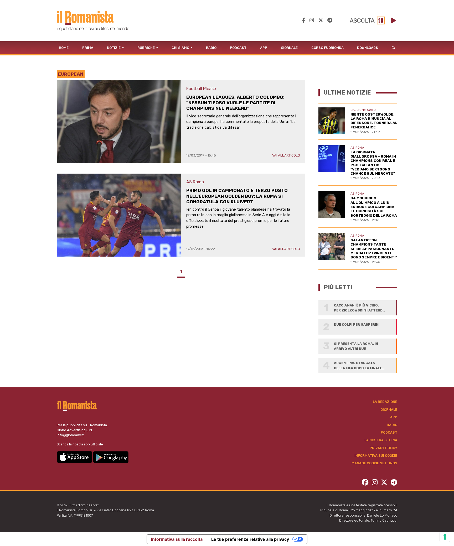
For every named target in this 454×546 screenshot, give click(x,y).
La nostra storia (380, 440)
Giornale (289, 48)
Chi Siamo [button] (181, 48)
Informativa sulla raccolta (177, 539)
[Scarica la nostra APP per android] (110, 457)
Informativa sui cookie (375, 455)
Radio (211, 48)
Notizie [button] (114, 48)
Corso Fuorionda (327, 48)
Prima (87, 48)
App (263, 48)
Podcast (238, 48)
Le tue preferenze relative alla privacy (250, 539)
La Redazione (385, 402)
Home (64, 48)
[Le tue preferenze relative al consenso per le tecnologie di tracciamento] (445, 537)
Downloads (367, 48)
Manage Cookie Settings (374, 463)
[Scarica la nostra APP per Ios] (75, 457)
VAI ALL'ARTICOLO (286, 155)
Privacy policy (383, 448)
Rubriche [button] (146, 48)
